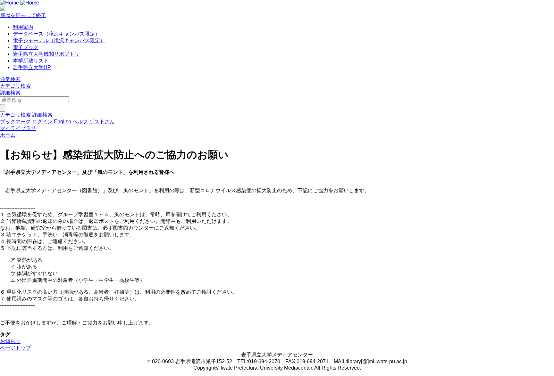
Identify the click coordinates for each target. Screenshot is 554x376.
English (62, 121)
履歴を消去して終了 (23, 15)
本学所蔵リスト (31, 60)
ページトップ (15, 348)
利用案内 (23, 27)
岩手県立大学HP (32, 67)
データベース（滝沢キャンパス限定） (56, 34)
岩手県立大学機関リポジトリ (46, 54)
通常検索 (10, 79)
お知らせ (10, 341)
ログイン (42, 121)
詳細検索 (10, 92)
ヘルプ (80, 121)
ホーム (7, 135)
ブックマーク (15, 121)
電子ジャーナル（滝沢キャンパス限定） (59, 40)
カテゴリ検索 (15, 86)
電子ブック (25, 47)
